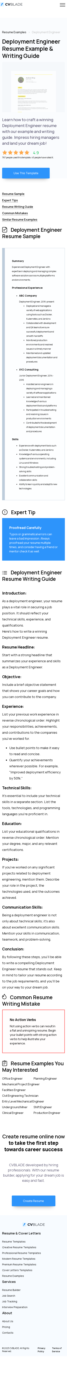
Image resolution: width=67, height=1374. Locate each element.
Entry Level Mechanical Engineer (23, 1101)
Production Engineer (47, 1113)
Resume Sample (13, 194)
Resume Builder (11, 1290)
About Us (7, 1321)
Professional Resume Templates (21, 1253)
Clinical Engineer (13, 1113)
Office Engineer (12, 1078)
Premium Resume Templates (19, 1264)
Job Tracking (9, 1301)
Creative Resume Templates (19, 1247)
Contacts (7, 1332)
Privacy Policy (41, 1350)
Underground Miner (15, 1107)
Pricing (6, 1327)
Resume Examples (13, 1276)
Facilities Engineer (14, 1090)
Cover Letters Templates (17, 1270)
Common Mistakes (15, 213)
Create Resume (33, 1201)
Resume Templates (14, 1241)
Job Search (8, 1295)
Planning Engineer (45, 1078)
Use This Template (26, 173)
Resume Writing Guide (17, 207)
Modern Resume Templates (18, 1258)
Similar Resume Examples (19, 220)
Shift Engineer (43, 1107)
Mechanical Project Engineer (21, 1084)
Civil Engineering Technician (20, 1096)
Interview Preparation (15, 1307)
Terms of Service (57, 1350)
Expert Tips (10, 200)
